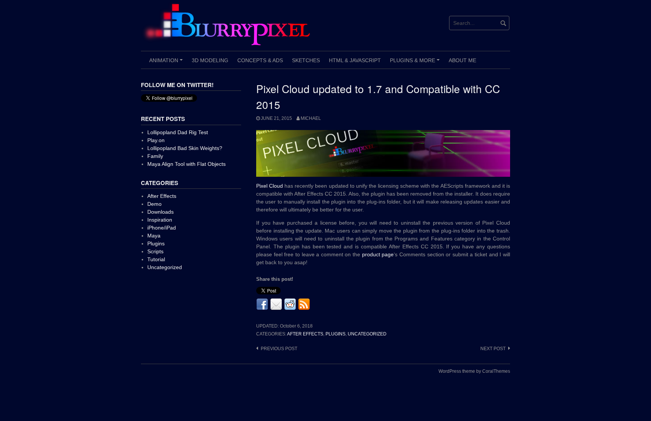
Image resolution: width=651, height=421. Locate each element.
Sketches (306, 60)
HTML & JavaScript (355, 60)
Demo (154, 204)
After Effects (305, 334)
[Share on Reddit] (290, 305)
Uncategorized (367, 334)
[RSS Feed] (304, 305)
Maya (153, 236)
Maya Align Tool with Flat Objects (186, 164)
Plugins (335, 334)
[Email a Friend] (276, 305)
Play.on (156, 140)
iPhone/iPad (161, 228)
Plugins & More (416, 63)
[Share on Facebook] (262, 305)
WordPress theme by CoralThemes (474, 371)
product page (378, 254)
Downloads (160, 212)
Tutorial (156, 259)
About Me (462, 60)
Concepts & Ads (260, 60)
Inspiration (159, 220)
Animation (167, 63)
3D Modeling (210, 60)
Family (155, 156)
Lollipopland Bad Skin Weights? (184, 148)
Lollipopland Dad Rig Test (177, 132)
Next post (493, 348)
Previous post (279, 348)
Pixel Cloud (270, 186)
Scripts (155, 251)
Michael (311, 118)
